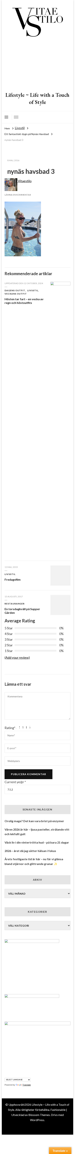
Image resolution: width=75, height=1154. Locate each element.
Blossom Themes (39, 1114)
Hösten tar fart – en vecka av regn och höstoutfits (24, 300)
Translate (26, 1085)
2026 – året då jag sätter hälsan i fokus (30, 851)
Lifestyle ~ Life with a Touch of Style (37, 98)
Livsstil (20, 128)
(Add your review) (17, 657)
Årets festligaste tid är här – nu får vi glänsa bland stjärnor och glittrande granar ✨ (34, 861)
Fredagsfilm (13, 579)
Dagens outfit (15, 290)
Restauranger (15, 603)
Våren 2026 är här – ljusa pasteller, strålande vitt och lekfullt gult (37, 832)
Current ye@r (15, 782)
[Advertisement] (37, 64)
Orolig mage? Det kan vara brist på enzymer (34, 821)
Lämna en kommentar (18, 194)
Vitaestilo (24, 181)
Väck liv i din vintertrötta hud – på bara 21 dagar (37, 842)
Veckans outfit (16, 293)
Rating (10, 728)
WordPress (37, 1120)
